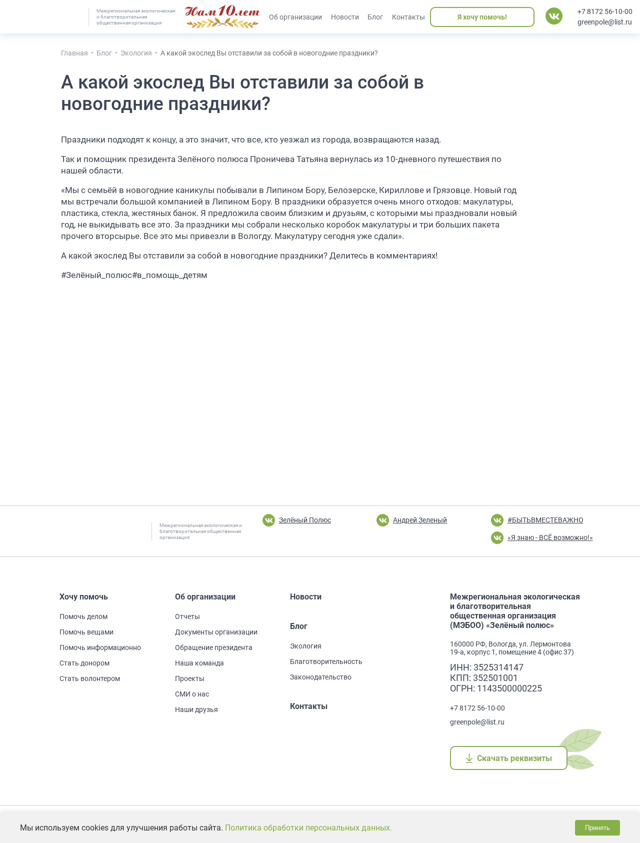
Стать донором (85, 663)
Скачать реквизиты (514, 758)
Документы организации (216, 632)
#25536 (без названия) (222, 17)
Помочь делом (84, 616)
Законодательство (321, 677)
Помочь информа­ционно (100, 648)
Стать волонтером (90, 678)
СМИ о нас (192, 694)
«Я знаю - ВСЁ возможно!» (550, 538)
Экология (306, 646)
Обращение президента (213, 648)
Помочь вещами (87, 632)
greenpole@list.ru (605, 22)
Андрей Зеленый (420, 520)
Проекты (189, 678)
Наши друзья (196, 710)
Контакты (408, 17)
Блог (375, 17)
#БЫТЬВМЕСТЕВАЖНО (546, 520)
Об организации (295, 17)
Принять (597, 828)
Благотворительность (326, 662)
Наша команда (199, 663)
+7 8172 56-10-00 (605, 12)
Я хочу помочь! (482, 17)
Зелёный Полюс (305, 520)
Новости (345, 17)
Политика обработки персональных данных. (308, 827)
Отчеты (187, 616)
